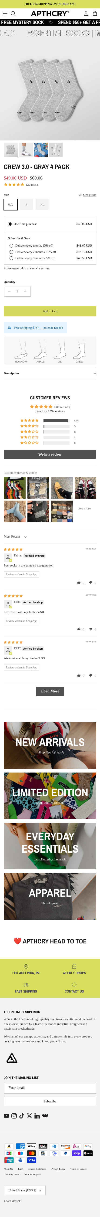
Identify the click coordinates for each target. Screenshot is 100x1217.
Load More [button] (50, 691)
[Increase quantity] (26, 291)
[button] (29, 420)
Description (11, 373)
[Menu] (5, 13)
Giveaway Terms (11, 1174)
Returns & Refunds (37, 1169)
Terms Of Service (78, 1169)
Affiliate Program (32, 1174)
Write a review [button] (50, 455)
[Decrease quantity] (8, 291)
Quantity (9, 282)
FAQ (20, 1169)
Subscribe (50, 1101)
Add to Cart (50, 311)
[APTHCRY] (50, 13)
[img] (13, 549)
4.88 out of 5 (62, 407)
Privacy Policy (58, 1169)
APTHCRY (16, 1201)
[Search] (15, 13)
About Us (8, 1169)
